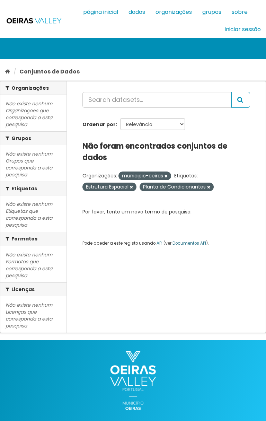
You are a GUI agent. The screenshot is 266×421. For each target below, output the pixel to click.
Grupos (211, 12)
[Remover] (166, 176)
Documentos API (189, 243)
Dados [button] (136, 12)
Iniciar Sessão (243, 29)
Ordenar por (99, 124)
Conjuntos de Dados (49, 72)
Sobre (240, 12)
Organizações (174, 12)
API (159, 243)
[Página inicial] (7, 72)
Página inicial (100, 12)
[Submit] (240, 100)
